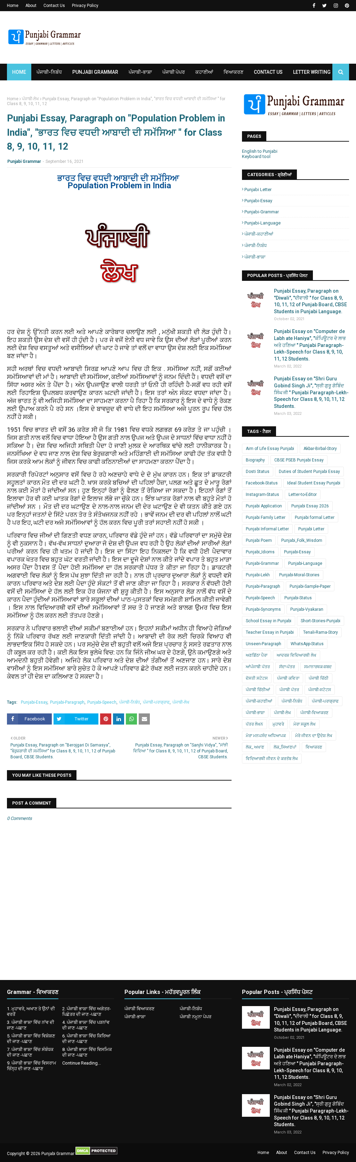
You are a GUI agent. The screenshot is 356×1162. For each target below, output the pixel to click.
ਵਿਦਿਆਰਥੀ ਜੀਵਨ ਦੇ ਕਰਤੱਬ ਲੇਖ (272, 758)
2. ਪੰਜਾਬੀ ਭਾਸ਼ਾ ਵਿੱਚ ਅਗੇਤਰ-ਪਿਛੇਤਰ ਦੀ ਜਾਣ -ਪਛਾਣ (86, 1011)
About (31, 5)
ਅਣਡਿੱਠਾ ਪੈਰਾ (256, 655)
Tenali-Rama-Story (320, 632)
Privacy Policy (85, 5)
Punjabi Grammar (24, 161)
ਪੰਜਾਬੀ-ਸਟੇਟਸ (319, 689)
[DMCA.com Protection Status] (96, 1153)
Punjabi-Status (298, 597)
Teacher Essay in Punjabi (270, 632)
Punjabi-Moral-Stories (299, 574)
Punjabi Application (264, 506)
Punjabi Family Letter (265, 517)
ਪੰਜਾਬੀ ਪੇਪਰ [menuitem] (173, 72)
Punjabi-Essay (34, 702)
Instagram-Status (262, 494)
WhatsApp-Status (307, 643)
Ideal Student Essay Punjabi (313, 483)
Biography (255, 460)
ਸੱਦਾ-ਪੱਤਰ (287, 666)
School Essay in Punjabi (268, 620)
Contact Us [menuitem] (268, 72)
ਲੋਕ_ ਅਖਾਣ (255, 747)
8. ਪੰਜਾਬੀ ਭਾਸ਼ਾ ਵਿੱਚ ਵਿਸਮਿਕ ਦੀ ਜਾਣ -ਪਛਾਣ (87, 1052)
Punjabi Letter (258, 189)
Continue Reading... (81, 1063)
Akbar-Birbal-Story (320, 448)
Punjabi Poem (259, 540)
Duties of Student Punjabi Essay (309, 471)
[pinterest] (346, 5)
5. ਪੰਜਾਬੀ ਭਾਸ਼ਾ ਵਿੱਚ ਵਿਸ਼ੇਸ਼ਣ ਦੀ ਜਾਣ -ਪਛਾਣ (31, 1038)
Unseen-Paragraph (263, 643)
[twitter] (325, 5)
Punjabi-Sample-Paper (310, 586)
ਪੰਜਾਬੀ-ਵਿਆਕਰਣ (314, 712)
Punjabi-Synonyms (263, 609)
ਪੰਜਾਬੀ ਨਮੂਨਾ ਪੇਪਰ (195, 1016)
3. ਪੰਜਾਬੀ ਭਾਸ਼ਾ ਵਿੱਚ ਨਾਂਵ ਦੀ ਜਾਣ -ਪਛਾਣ (30, 1025)
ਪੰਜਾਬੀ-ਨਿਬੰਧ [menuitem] (49, 72)
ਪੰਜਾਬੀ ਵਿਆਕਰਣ (139, 1008)
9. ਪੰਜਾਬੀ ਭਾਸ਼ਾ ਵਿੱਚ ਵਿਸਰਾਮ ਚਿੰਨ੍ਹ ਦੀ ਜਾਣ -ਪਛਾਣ (31, 1065)
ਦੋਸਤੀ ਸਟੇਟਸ (257, 678)
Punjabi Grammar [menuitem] (95, 72)
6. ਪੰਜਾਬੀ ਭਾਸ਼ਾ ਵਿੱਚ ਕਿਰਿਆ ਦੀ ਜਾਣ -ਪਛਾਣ (86, 1038)
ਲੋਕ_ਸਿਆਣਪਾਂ (285, 747)
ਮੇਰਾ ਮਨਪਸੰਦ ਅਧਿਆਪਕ (266, 735)
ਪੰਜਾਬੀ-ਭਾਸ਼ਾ (255, 257)
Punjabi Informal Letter (267, 529)
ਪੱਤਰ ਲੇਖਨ (254, 724)
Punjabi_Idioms (260, 552)
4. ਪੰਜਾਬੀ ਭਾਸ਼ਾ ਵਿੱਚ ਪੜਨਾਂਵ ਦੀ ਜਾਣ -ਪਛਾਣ (86, 1025)
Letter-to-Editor (303, 494)
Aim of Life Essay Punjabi (270, 448)
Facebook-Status (262, 483)
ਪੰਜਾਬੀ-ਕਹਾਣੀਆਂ (258, 234)
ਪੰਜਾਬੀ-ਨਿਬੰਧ (129, 702)
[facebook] (314, 5)
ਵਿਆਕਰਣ (314, 747)
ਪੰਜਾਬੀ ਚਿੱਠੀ (319, 678)
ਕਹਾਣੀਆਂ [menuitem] (204, 72)
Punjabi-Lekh (258, 574)
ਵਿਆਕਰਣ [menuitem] (233, 72)
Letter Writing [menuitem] (312, 72)
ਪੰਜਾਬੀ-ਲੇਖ (30, 98)
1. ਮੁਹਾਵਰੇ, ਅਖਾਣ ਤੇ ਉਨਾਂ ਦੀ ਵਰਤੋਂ (31, 1011)
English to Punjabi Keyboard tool (259, 154)
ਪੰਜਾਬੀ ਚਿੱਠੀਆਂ (258, 689)
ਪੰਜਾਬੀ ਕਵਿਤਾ (288, 678)
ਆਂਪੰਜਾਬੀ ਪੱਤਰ (258, 666)
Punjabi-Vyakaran (306, 609)
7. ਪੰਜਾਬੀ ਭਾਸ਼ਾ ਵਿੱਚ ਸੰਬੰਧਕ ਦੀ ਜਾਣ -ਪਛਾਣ (30, 1052)
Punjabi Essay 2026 (310, 506)
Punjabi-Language (262, 223)
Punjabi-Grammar (261, 211)
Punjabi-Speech (101, 702)
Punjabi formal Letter (314, 517)
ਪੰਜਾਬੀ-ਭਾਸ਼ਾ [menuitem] (140, 72)
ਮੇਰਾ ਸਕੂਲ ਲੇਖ (304, 724)
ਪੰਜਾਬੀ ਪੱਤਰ (289, 689)
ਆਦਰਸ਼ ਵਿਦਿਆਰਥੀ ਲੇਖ (296, 655)
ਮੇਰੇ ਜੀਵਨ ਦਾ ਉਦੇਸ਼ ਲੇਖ (313, 735)
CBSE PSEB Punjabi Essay (299, 460)
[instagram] (336, 5)
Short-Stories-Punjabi (320, 620)
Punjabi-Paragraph (67, 702)
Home (12, 5)
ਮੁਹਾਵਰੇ (278, 724)
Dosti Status (257, 471)
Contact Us (54, 5)
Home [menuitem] (19, 72)
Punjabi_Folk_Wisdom (301, 540)
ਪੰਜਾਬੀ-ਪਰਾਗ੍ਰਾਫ (156, 702)
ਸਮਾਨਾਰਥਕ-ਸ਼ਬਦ (318, 666)
